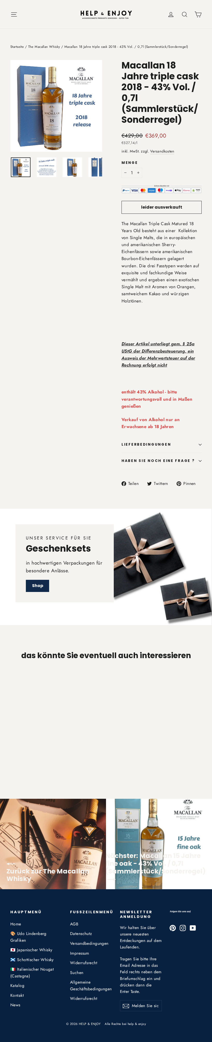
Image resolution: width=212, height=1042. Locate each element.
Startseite (17, 46)
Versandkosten (162, 151)
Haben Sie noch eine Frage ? (158, 460)
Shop (37, 586)
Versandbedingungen (89, 943)
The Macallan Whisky (44, 46)
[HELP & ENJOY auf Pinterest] (173, 927)
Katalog (17, 985)
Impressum (79, 953)
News (15, 1005)
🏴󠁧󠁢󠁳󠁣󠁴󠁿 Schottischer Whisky (32, 960)
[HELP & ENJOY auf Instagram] (183, 927)
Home (15, 924)
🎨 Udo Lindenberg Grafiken (28, 937)
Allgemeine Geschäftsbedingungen (91, 985)
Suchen (77, 973)
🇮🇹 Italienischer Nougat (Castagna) (32, 972)
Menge (130, 163)
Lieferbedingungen (146, 444)
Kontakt (17, 995)
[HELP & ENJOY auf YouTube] (193, 927)
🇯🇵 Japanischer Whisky (31, 950)
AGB (74, 924)
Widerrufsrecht (83, 963)
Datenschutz (81, 934)
